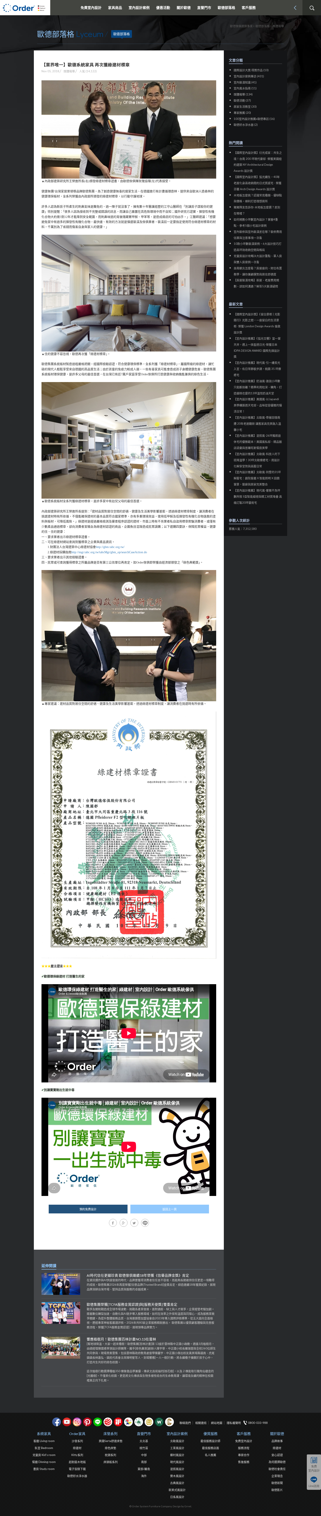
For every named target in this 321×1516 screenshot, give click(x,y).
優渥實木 (159, 1422)
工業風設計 (177, 1448)
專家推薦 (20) (242, 112)
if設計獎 (118, 1422)
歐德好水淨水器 (77, 1476)
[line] (145, 1223)
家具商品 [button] (115, 7)
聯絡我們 (185, 1423)
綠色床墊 (110, 1448)
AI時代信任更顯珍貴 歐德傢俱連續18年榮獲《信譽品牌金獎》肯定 (138, 1275)
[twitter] (134, 1223)
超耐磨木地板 (77, 1462)
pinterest (87, 1422)
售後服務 (243, 1462)
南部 (144, 1462)
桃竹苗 (144, 1448)
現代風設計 (177, 1462)
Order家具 (77, 1434)
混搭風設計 (177, 1469)
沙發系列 (77, 1441)
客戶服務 (244, 1434)
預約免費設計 (88, 1209)
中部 (144, 1455)
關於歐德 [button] (184, 7)
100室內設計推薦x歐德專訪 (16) (254, 119)
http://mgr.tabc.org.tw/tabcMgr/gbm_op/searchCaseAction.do (109, 552)
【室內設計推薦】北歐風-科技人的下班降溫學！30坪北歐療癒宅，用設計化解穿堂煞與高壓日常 (257, 460)
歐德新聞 (277, 1483)
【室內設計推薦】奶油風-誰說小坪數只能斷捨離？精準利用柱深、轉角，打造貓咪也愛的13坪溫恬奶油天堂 (258, 387)
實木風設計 (177, 1476)
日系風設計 (177, 1497)
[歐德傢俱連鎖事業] (25, 7)
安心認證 (277, 1455)
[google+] (124, 1223)
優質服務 (210, 1434)
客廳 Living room (44, 1441)
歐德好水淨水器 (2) (246, 124)
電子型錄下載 (77, 1469)
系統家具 (44, 1434)
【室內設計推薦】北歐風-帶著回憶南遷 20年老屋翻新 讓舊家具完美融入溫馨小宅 (257, 423)
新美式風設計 (177, 1490)
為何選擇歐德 (277, 1462)
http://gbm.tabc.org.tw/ (110, 547)
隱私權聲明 (234, 1423)
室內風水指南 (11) (245, 88)
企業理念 (277, 1476)
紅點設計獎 (108, 1422)
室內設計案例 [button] (139, 7)
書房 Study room (44, 1469)
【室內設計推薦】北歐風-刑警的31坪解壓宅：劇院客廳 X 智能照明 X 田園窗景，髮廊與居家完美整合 (257, 478)
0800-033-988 (258, 1423)
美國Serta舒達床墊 (111, 1441)
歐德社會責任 (277, 1469)
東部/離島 (144, 1469)
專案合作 (243, 1455)
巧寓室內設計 (169, 1422)
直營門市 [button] (204, 7)
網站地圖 (216, 1423)
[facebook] (113, 1223)
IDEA (128, 1422)
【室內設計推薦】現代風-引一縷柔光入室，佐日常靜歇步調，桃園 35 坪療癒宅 (257, 369)
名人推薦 (210, 1455)
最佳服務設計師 (210, 1441)
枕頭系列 (110, 1455)
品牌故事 (277, 1441)
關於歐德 (277, 1434)
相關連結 (201, 1423)
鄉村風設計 (177, 1455)
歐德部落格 (226, 7)
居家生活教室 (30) (245, 106)
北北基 (144, 1441)
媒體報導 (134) (243, 94)
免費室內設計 (91, 7)
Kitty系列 (77, 1455)
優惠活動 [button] (163, 7)
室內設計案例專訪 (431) (249, 76)
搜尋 (312, 8)
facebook (56, 1422)
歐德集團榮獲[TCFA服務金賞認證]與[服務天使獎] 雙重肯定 (132, 1304)
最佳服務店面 (210, 1448)
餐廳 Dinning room (44, 1462)
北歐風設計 (177, 1441)
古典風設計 (177, 1483)
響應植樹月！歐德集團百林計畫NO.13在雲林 (121, 1339)
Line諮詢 (314, 1486)
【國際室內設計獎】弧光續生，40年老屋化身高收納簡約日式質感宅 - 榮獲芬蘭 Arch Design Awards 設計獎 (257, 183)
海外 (144, 1476)
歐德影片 (277, 1490)
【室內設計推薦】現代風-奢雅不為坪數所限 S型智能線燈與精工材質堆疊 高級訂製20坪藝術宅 (258, 496)
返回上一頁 (169, 1209)
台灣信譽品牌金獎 (149, 1422)
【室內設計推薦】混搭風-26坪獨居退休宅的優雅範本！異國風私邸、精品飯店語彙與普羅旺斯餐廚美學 (258, 442)
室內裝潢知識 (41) (245, 82)
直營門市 (144, 1434)
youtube (66, 1422)
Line (97, 1422)
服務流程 (243, 1448)
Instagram (77, 1422)
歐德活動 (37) (242, 100)
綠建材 (138, 1422)
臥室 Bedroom (44, 1448)
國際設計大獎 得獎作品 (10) (251, 70)
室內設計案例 (177, 1434)
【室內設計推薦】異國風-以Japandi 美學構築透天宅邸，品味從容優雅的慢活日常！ (258, 405)
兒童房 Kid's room (44, 1455)
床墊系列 (110, 1434)
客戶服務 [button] (249, 7)
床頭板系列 (111, 1462)
